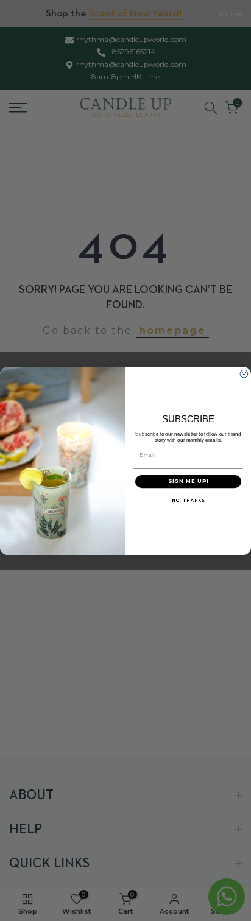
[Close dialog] (244, 374)
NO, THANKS (188, 500)
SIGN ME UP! (188, 481)
